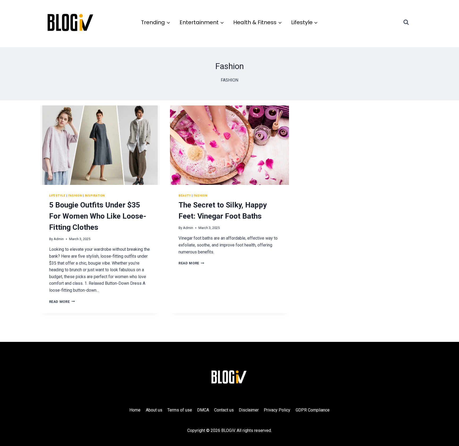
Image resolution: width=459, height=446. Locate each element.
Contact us (224, 410)
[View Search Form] (411, 22)
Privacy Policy (277, 410)
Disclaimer (249, 410)
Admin (59, 239)
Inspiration (95, 195)
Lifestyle (57, 195)
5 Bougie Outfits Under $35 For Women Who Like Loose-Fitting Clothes (97, 216)
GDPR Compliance (313, 410)
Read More (62, 302)
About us (154, 410)
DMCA (203, 410)
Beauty (184, 195)
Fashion (75, 195)
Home (135, 410)
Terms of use (179, 410)
